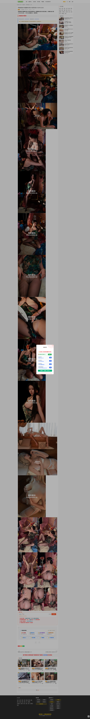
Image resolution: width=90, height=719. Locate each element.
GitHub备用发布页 (41, 364)
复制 (50, 357)
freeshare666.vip (41, 361)
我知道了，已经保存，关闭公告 (45, 370)
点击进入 (50, 354)
